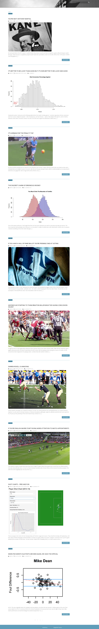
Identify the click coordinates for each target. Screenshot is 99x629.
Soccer (25, 21)
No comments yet (35, 21)
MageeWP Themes (58, 627)
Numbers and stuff (19, 21)
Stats (28, 21)
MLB (15, 245)
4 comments (34, 430)
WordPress (44, 627)
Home (9, 11)
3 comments (31, 73)
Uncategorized (18, 187)
